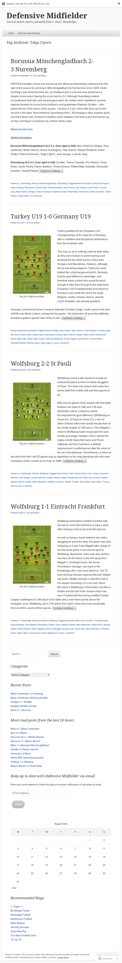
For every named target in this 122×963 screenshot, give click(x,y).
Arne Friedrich (63, 473)
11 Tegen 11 (17, 906)
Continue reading (51, 171)
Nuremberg (62, 183)
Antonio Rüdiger (52, 330)
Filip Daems (29, 188)
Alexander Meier (73, 621)
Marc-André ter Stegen (25, 192)
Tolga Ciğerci (24, 196)
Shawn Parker (96, 339)
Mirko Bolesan (18, 923)
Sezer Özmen (83, 339)
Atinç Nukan (65, 330)
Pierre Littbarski (38, 629)
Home (11, 33)
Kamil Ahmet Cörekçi (53, 335)
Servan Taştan (70, 339)
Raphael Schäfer (59, 192)
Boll (71, 473)
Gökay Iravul (38, 335)
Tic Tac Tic (16, 939)
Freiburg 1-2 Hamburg (22, 761)
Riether (68, 482)
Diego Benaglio (17, 625)
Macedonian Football (21, 918)
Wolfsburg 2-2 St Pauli (41, 363)
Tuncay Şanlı (35, 633)
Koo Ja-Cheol (94, 478)
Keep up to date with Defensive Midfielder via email (53, 776)
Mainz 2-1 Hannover (21, 710)
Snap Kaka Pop (18, 931)
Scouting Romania (20, 927)
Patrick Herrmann (43, 192)
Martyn (43, 76)
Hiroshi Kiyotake (55, 188)
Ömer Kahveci (77, 330)
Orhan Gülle (32, 339)
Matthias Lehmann (56, 482)
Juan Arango (80, 188)
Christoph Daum (101, 621)
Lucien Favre (92, 188)
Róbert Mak (73, 192)
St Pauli (35, 473)
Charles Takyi (80, 473)
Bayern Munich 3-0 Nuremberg (26, 765)
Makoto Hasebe (68, 625)
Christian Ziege (104, 330)
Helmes (56, 478)
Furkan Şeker (26, 335)
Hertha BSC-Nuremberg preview (27, 757)
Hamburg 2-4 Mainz (21, 753)
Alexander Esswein (83, 183)
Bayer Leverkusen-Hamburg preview (29, 697)
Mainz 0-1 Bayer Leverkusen (25, 728)
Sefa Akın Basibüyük (54, 339)
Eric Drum (15, 335)
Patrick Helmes (24, 629)
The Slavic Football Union (23, 935)
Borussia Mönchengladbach (44, 183)
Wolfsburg (44, 473)
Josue (58, 625)
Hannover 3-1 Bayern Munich (25, 741)
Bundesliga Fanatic (20, 910)
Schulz (41, 339)
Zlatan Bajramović (49, 633)
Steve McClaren (93, 629)
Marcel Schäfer (24, 482)
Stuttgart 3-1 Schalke (21, 701)
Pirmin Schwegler (53, 629)
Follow (18, 804)
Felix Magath (24, 478)
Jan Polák (83, 478)
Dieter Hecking (17, 188)
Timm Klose (84, 192)
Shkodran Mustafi (18, 343)
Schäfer (75, 482)
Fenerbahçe (42, 625)
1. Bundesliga (25, 183)
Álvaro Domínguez (101, 183)
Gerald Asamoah (38, 478)
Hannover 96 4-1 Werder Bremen (27, 736)
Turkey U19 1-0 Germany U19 (51, 216)
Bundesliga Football (20, 914)
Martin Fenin (97, 625)
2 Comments (36, 196)
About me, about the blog (29, 33)
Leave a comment (61, 343)
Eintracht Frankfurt (40, 621)
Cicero (90, 473)
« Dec (14, 887)
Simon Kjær (85, 482)
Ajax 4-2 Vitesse (19, 732)
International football (28, 330)
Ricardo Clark (68, 629)
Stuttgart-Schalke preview (23, 705)
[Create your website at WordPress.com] (61, 3)
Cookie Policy (63, 957)
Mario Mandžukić (39, 482)
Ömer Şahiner (90, 330)
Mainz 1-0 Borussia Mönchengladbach (30, 745)
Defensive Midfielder (47, 15)
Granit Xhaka (41, 188)
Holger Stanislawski (69, 478)
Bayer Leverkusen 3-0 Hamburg (27, 693)
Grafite (49, 478)
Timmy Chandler (97, 192)
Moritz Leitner (89, 335)
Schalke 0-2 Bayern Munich (24, 749)
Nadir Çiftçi (21, 339)
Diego (96, 473)
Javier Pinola (68, 188)
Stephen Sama (33, 343)
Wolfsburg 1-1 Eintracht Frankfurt (58, 506)
